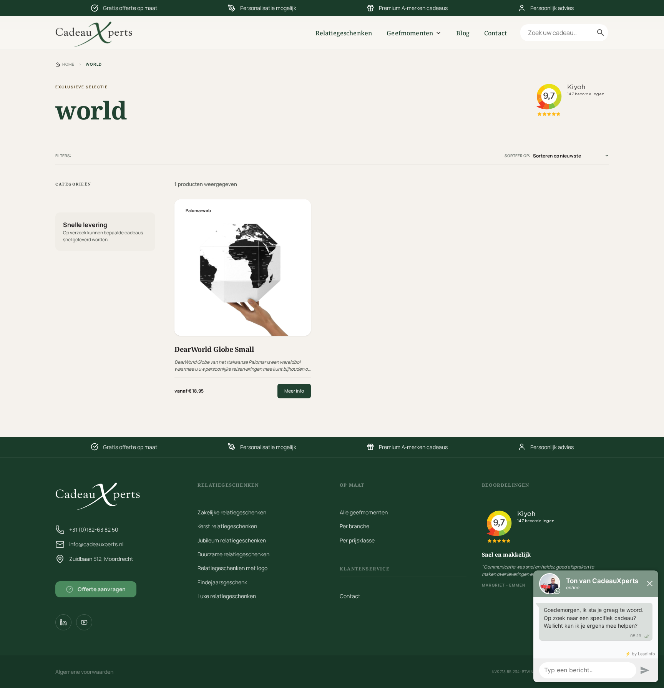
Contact (495, 33)
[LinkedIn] (63, 622)
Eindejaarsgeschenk (222, 582)
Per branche (354, 526)
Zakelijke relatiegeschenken (232, 512)
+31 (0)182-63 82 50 (93, 529)
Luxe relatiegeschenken (227, 596)
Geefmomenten (410, 33)
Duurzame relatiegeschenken (233, 554)
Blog (463, 33)
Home (68, 64)
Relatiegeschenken (343, 33)
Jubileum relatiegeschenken (232, 540)
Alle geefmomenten (364, 512)
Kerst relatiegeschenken (227, 526)
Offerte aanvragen (97, 589)
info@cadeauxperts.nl (96, 544)
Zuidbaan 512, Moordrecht (101, 558)
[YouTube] (84, 622)
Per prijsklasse (357, 540)
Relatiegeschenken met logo (232, 568)
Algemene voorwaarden (84, 671)
